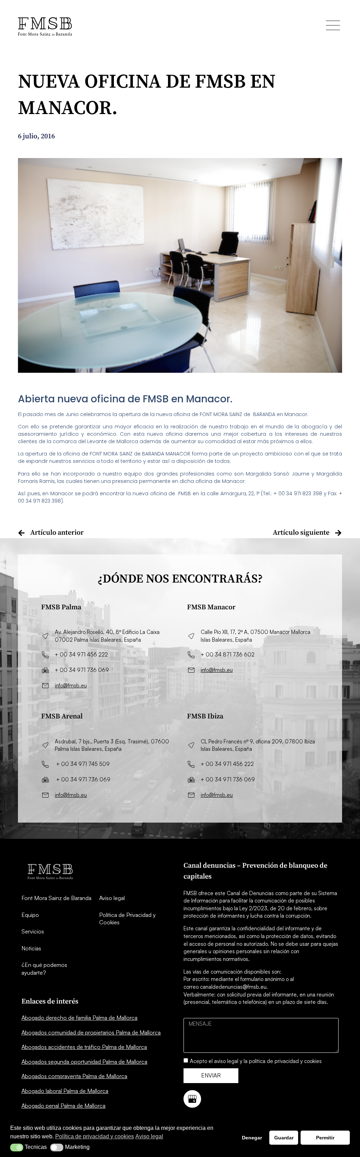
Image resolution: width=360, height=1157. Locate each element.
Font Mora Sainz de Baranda (56, 897)
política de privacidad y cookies (285, 1060)
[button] (16, 1147)
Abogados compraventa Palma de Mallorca (74, 1076)
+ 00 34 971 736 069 (82, 670)
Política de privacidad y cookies (94, 1136)
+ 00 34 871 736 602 (228, 654)
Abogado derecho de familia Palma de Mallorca (79, 1017)
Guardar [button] (284, 1137)
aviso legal (226, 1060)
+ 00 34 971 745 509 (83, 764)
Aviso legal (112, 897)
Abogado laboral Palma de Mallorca (64, 1090)
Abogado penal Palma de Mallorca (63, 1105)
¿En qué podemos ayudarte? (44, 968)
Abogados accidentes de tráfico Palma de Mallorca (84, 1046)
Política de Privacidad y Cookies (127, 918)
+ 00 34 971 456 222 (81, 654)
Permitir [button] (325, 1137)
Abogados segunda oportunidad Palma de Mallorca (84, 1061)
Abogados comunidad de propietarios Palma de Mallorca (91, 1032)
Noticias (31, 948)
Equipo (30, 914)
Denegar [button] (252, 1137)
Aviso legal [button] (149, 1136)
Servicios (32, 931)
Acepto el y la (256, 1060)
